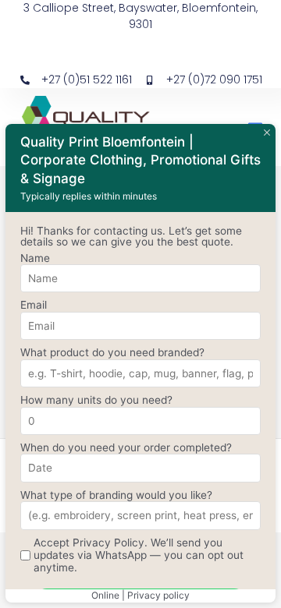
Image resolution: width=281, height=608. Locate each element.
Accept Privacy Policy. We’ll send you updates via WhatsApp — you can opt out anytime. (139, 555)
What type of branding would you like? (116, 495)
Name (35, 258)
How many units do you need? (96, 400)
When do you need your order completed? (126, 447)
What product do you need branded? (112, 352)
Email (33, 305)
